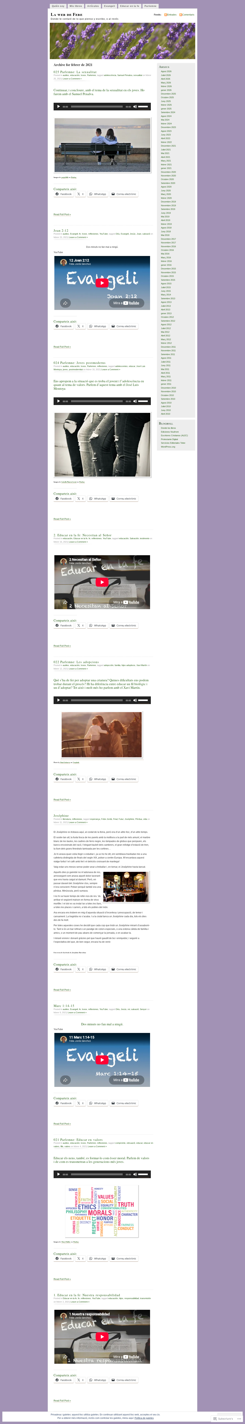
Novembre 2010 (168, 391)
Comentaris (188, 14)
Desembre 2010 (168, 388)
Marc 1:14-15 (64, 1005)
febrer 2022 (166, 142)
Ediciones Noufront (170, 432)
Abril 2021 (165, 157)
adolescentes (121, 366)
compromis (120, 1143)
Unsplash (76, 762)
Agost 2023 (166, 131)
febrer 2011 (166, 380)
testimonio (144, 538)
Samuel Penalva (124, 75)
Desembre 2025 (168, 94)
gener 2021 (166, 168)
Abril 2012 (165, 335)
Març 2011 (166, 376)
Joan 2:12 (61, 230)
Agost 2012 (166, 324)
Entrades (171, 14)
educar (132, 366)
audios (66, 75)
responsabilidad (131, 1298)
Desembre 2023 (168, 127)
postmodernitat (76, 369)
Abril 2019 (165, 220)
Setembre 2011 (168, 354)
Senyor (143, 1009)
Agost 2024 (166, 116)
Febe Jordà (106, 819)
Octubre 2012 (167, 317)
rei (129, 1009)
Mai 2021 (165, 153)
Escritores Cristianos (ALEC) (174, 435)
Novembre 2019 (168, 205)
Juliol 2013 (166, 306)
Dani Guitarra (65, 762)
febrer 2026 (166, 86)
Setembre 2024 (168, 112)
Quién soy (58, 6)
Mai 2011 (165, 369)
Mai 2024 (165, 120)
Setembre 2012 (168, 321)
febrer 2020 (166, 198)
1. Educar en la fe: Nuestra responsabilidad (87, 1295)
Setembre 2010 (168, 399)
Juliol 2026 (166, 75)
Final (115, 819)
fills (61, 1146)
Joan (139, 234)
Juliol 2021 (166, 149)
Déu (118, 234)
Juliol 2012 (166, 328)
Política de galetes (144, 1418)
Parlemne (151, 6)
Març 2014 (166, 294)
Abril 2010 (165, 414)
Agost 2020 (166, 187)
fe (80, 234)
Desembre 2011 (168, 347)
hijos (121, 1298)
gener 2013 (166, 313)
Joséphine (61, 815)
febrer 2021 (166, 164)
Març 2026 (166, 83)
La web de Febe (66, 14)
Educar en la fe (129, 6)
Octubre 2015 (167, 276)
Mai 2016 (165, 254)
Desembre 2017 (168, 239)
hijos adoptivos (128, 665)
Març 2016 (166, 257)
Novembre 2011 (168, 350)
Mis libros (76, 6)
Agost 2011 (166, 358)
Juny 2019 (166, 213)
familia (117, 665)
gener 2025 (166, 109)
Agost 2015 (166, 283)
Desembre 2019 (168, 202)
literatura (67, 819)
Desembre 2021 (168, 146)
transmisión (145, 1298)
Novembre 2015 (168, 272)
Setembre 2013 (168, 298)
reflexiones (93, 234)
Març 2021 (166, 161)
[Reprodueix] (58, 106)
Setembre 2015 (168, 280)
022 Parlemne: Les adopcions (76, 662)
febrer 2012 (166, 343)
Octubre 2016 (167, 250)
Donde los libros (168, 428)
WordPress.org (168, 447)
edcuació (131, 1143)
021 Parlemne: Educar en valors (78, 1139)
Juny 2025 (166, 101)
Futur (121, 819)
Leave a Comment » (72, 78)
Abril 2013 (165, 309)
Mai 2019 (165, 216)
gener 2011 (166, 384)
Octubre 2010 (167, 395)
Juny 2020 (166, 190)
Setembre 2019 (168, 209)
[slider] (143, 106)
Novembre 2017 (168, 242)
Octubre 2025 (167, 97)
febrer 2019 (166, 224)
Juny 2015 (166, 291)
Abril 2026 (165, 79)
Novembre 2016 (168, 246)
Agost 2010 (166, 403)
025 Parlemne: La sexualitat (75, 72)
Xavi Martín (141, 665)
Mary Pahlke (65, 1242)
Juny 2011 (166, 365)
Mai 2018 (165, 235)
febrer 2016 (166, 261)
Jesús (133, 234)
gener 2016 (166, 265)
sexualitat (137, 75)
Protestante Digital (169, 439)
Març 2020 (166, 194)
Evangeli (109, 6)
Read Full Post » (62, 214)
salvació (146, 234)
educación (75, 75)
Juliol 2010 (166, 406)
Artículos (93, 6)
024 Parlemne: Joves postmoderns (80, 362)
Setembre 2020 (168, 183)
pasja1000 (64, 177)
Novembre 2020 (168, 175)
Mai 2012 (165, 332)
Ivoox (83, 75)
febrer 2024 (166, 123)
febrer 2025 (166, 105)
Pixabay (73, 177)
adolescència (110, 75)
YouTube (104, 234)
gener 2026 (166, 90)
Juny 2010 (166, 410)
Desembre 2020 (168, 172)
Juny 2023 (166, 135)
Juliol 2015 (166, 287)
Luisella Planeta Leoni (68, 482)
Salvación (134, 538)
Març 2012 (166, 339)
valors (67, 1146)
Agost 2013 (166, 302)
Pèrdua (138, 819)
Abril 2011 (165, 373)
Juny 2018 (166, 231)
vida (145, 819)
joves (65, 369)
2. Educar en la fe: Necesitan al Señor (83, 535)
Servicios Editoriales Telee (173, 443)
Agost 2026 (166, 71)
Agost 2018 (166, 228)
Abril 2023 (165, 138)
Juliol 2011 (166, 362)
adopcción (109, 665)
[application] (102, 106)
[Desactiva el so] (135, 106)
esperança (95, 819)
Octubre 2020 (167, 179)
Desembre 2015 (168, 268)
